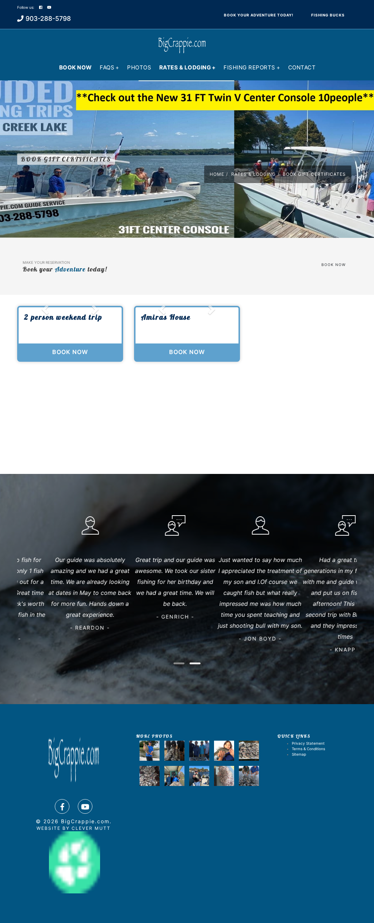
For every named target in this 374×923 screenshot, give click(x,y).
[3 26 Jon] (174, 776)
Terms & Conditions (308, 749)
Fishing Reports (252, 67)
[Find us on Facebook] (62, 806)
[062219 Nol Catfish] (150, 751)
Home (217, 174)
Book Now (75, 67)
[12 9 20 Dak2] (199, 776)
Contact (302, 67)
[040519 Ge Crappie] (174, 751)
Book (258, 15)
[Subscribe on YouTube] (49, 7)
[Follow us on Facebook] (40, 7)
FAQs (109, 67)
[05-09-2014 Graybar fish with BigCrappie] (150, 776)
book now (333, 264)
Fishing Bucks (328, 15)
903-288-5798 (48, 18)
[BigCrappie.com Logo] (181, 42)
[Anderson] (224, 776)
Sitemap (299, 754)
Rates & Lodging (187, 67)
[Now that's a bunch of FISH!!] (249, 751)
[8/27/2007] (249, 776)
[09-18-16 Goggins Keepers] (199, 751)
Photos (139, 67)
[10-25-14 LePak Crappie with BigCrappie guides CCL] (224, 751)
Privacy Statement (308, 743)
